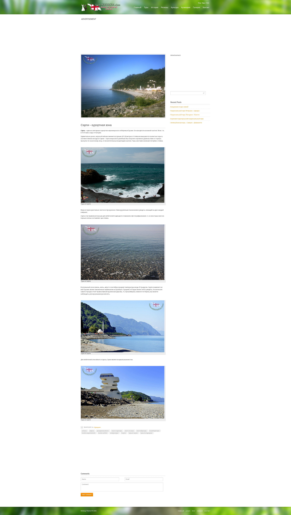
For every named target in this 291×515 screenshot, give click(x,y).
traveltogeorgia (154, 431)
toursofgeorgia (141, 431)
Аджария (97, 427)
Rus (203, 3)
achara (84, 431)
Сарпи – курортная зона (96, 125)
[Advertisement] (145, 36)
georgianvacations (103, 431)
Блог (193, 511)
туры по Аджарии (146, 433)
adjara (92, 431)
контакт (207, 511)
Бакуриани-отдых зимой (179, 107)
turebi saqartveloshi (88, 433)
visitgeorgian (114, 433)
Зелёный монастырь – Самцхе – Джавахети (186, 123)
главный (181, 511)
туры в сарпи (133, 433)
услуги (188, 511)
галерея (200, 511)
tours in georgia (117, 431)
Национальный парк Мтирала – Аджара (184, 111)
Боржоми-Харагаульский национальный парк (187, 119)
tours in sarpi (129, 431)
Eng (199, 3)
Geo (207, 3)
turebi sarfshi (102, 433)
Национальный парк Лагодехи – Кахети (184, 115)
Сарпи (123, 433)
